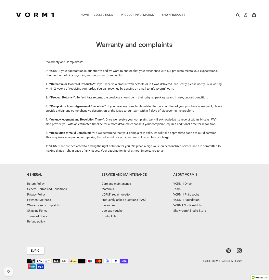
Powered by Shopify (231, 261)
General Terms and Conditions (47, 189)
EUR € (35, 250)
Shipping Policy (37, 210)
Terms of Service (38, 216)
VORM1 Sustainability (187, 205)
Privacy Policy (36, 194)
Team (177, 189)
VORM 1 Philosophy (186, 194)
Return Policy (36, 183)
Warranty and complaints (43, 205)
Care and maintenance (116, 183)
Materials (108, 189)
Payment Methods (39, 200)
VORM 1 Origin (182, 183)
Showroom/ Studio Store (189, 210)
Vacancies (108, 205)
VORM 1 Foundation (186, 200)
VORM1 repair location (116, 194)
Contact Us (109, 216)
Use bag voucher (112, 210)
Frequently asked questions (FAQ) (124, 200)
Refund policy (36, 221)
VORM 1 (215, 261)
